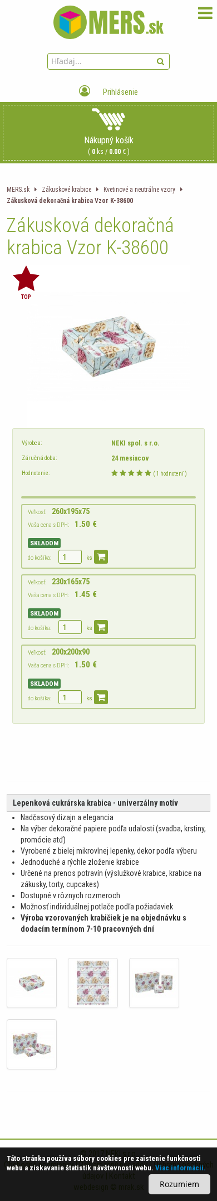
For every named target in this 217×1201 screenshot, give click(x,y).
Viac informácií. (180, 1168)
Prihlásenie (119, 92)
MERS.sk (18, 189)
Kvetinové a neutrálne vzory (139, 189)
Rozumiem (179, 1184)
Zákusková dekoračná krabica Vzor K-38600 (70, 201)
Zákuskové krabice (66, 189)
